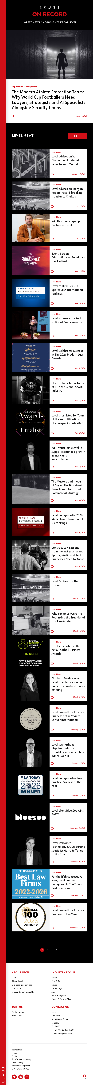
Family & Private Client (61, 999)
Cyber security (17, 1063)
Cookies (15, 1056)
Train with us (17, 1016)
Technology (56, 988)
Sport (54, 992)
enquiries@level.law (63, 1034)
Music (54, 985)
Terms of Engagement (21, 1066)
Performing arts (58, 996)
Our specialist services (22, 985)
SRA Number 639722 (20, 1069)
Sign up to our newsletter (23, 992)
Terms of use (17, 1050)
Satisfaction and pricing (21, 1059)
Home (15, 978)
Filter (77, 136)
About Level (17, 981)
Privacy (15, 1053)
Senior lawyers (18, 1012)
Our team (16, 988)
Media (54, 978)
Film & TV (55, 981)
